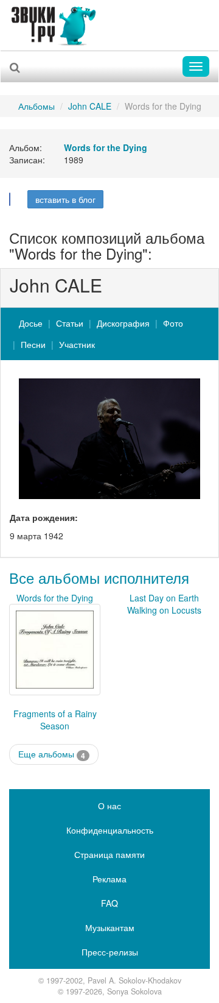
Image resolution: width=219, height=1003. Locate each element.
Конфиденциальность (109, 830)
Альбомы (36, 106)
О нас (109, 805)
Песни (33, 344)
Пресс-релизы (110, 952)
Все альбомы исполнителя (99, 577)
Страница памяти (109, 854)
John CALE (89, 106)
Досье (31, 323)
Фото (173, 323)
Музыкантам (109, 927)
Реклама (109, 879)
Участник (77, 344)
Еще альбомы (51, 754)
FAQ (109, 903)
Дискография (123, 323)
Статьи (69, 323)
